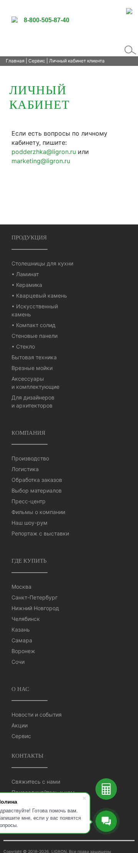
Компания (28, 432)
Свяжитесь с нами (36, 781)
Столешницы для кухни (42, 263)
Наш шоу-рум (30, 522)
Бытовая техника (34, 357)
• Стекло (23, 346)
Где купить (29, 560)
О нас (20, 689)
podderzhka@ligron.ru (44, 152)
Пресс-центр (29, 501)
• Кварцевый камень (39, 295)
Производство (30, 458)
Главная (15, 61)
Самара (22, 640)
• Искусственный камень (35, 310)
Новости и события (37, 714)
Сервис (36, 61)
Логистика (25, 469)
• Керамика (27, 285)
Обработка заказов (37, 479)
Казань (21, 629)
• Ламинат (25, 274)
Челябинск (26, 619)
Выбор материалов (37, 490)
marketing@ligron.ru (41, 161)
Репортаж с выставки (40, 533)
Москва (21, 586)
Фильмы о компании (38, 512)
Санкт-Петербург (35, 597)
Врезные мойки (32, 368)
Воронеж (23, 651)
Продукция (29, 237)
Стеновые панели (35, 335)
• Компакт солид (34, 325)
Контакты (27, 755)
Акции (20, 725)
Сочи (18, 661)
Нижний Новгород (35, 608)
